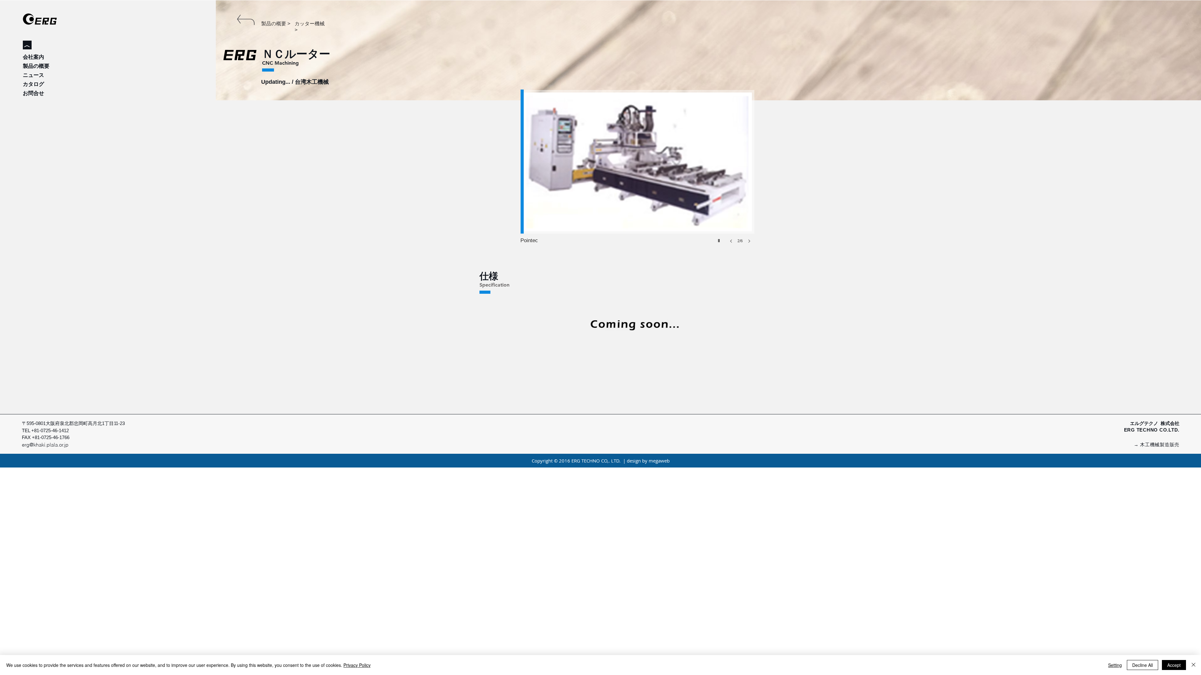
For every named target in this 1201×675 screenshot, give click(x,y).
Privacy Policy (357, 665)
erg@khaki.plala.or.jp (45, 445)
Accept (1174, 665)
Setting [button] (1115, 665)
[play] (719, 239)
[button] (637, 173)
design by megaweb (648, 461)
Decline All (1142, 665)
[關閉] (1193, 665)
